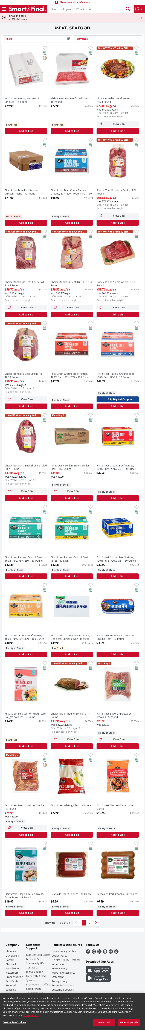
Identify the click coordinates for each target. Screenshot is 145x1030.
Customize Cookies (63, 989)
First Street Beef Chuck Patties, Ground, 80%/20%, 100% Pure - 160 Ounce (71, 193)
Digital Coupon (34, 971)
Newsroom (12, 972)
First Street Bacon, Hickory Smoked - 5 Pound (25, 807)
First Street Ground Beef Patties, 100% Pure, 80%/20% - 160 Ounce (70, 375)
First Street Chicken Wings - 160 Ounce (115, 807)
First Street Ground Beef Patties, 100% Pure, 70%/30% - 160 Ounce (116, 559)
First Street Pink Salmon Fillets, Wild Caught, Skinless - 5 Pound (25, 715)
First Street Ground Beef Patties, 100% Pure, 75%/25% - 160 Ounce (116, 467)
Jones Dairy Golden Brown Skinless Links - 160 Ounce (71, 467)
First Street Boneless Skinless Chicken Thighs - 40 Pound (21, 191)
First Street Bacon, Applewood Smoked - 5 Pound (114, 715)
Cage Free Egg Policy (64, 951)
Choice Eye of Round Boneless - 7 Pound (70, 715)
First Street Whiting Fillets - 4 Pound (71, 805)
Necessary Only (129, 1022)
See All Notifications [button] (79, 2)
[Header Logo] (26, 9)
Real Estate (12, 981)
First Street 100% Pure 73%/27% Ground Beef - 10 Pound (115, 637)
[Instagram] (94, 952)
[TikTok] (116, 952)
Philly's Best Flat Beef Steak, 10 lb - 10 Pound (71, 100)
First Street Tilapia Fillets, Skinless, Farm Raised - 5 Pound (24, 895)
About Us (11, 951)
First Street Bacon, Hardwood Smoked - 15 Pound (22, 100)
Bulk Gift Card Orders (38, 954)
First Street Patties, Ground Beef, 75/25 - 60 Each (70, 559)
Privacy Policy (59, 968)
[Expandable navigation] (3, 9)
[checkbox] (44, 48)
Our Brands (12, 955)
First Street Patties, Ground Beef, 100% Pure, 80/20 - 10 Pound (116, 375)
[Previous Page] (76, 922)
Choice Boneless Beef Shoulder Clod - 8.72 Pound (26, 467)
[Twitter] (99, 952)
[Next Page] (96, 922)
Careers (10, 960)
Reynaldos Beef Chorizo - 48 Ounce (71, 894)
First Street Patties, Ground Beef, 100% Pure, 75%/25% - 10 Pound (24, 559)
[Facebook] (88, 952)
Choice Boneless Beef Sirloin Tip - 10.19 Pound (24, 375)
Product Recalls (14, 977)
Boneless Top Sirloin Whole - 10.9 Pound (116, 283)
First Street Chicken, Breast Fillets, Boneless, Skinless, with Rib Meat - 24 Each (71, 639)
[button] (128, 9)
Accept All (104, 1022)
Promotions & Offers (38, 984)
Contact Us (32, 967)
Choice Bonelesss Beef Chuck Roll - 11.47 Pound (25, 283)
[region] (72, 1011)
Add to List (26, 131)
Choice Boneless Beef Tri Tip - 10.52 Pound (71, 283)
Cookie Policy (59, 955)
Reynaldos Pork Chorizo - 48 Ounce (117, 894)
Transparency (59, 981)
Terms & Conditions (63, 985)
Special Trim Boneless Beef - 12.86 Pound (117, 191)
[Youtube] (111, 952)
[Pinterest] (105, 952)
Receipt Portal (34, 988)
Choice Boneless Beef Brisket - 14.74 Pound (114, 100)
